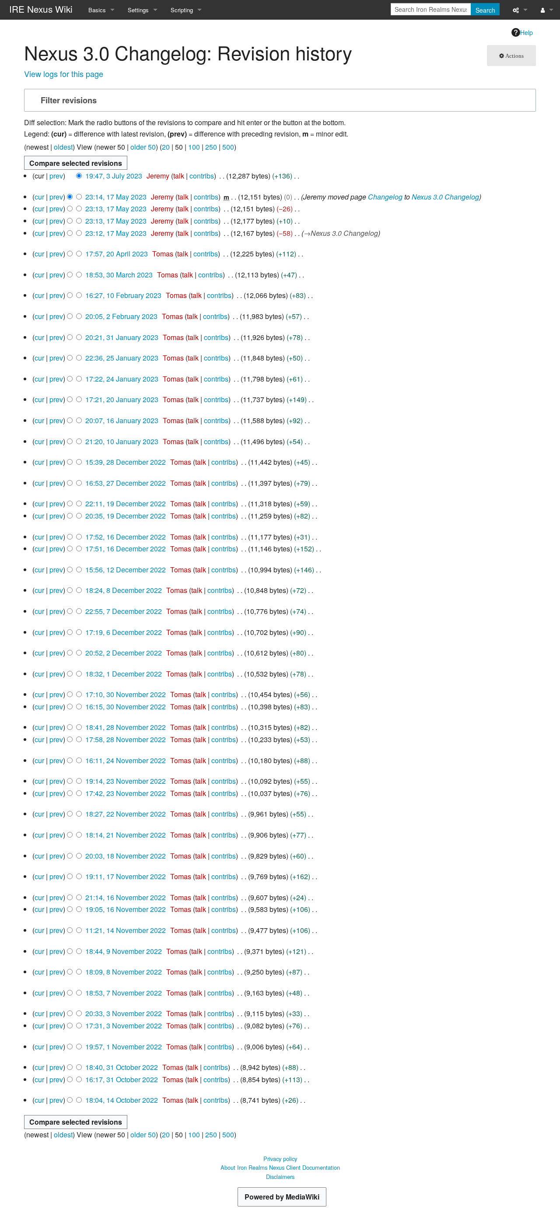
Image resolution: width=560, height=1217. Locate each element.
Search (485, 10)
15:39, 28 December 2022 (125, 462)
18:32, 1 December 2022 (123, 674)
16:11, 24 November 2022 (125, 760)
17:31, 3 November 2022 (123, 1026)
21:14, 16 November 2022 (125, 897)
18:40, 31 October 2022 (121, 1067)
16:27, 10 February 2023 (123, 295)
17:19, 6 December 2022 (123, 632)
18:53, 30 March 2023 (119, 275)
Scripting (182, 10)
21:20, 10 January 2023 (121, 441)
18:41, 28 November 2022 (125, 727)
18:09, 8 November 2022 (123, 972)
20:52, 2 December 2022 (123, 653)
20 (166, 147)
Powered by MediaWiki (282, 1197)
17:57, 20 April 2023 (116, 254)
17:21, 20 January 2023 (121, 399)
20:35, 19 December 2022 (125, 516)
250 (211, 147)
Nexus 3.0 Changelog (445, 197)
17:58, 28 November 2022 (125, 739)
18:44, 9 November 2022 (123, 951)
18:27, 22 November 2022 (125, 814)
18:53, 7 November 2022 (123, 993)
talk (178, 176)
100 (194, 147)
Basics (97, 10)
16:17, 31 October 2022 (121, 1079)
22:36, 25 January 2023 (121, 358)
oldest (63, 147)
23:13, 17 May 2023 (116, 208)
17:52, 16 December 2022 (125, 537)
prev (56, 176)
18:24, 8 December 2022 (123, 590)
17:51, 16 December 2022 (125, 549)
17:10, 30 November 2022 (125, 694)
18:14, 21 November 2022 (125, 835)
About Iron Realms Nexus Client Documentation (280, 1167)
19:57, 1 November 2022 (123, 1047)
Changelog (385, 197)
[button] (278, 100)
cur (39, 197)
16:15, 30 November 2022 (125, 706)
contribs (201, 176)
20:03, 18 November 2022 (125, 856)
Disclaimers (280, 1176)
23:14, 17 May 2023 (116, 197)
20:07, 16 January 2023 (121, 420)
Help (526, 32)
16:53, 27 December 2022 (125, 483)
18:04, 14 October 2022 (121, 1100)
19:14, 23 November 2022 (125, 781)
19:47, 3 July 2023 (113, 176)
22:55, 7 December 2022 (123, 611)
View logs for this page (63, 73)
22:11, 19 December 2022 (125, 503)
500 (228, 147)
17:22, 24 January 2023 (121, 379)
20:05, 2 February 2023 (121, 316)
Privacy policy (280, 1158)
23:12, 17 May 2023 (116, 233)
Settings (138, 10)
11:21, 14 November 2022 (125, 930)
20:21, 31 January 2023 (121, 337)
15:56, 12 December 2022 (125, 570)
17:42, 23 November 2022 (125, 793)
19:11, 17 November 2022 (125, 876)
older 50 (143, 147)
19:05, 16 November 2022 (125, 909)
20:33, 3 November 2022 (123, 1013)
